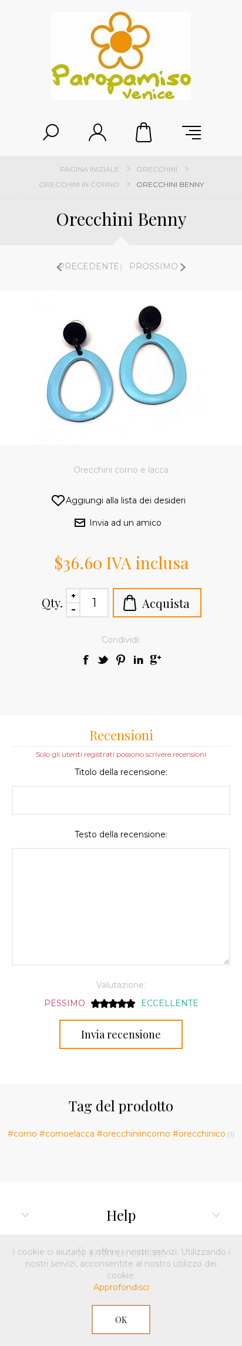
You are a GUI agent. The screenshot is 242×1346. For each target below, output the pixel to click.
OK (121, 1319)
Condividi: (121, 639)
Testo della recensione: (121, 834)
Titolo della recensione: (121, 772)
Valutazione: (121, 985)
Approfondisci (121, 1287)
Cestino (144, 132)
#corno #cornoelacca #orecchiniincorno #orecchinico (117, 1133)
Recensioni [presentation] (121, 735)
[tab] (121, 734)
